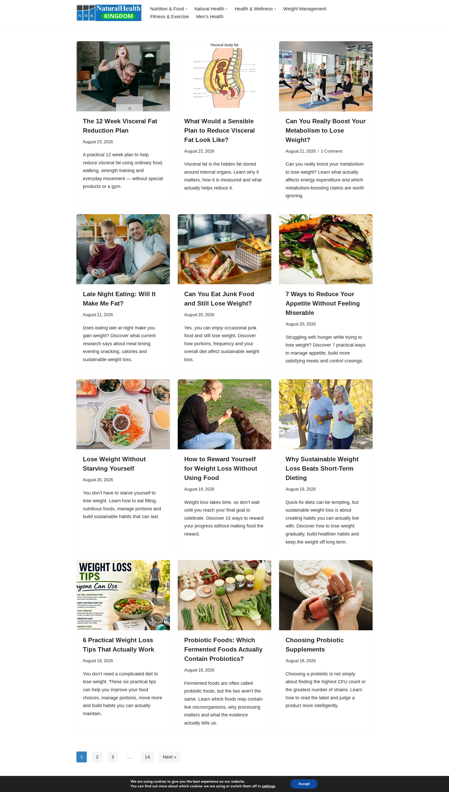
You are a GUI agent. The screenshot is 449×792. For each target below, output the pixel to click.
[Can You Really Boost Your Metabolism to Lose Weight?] (326, 76)
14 (147, 757)
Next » (169, 757)
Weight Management (304, 8)
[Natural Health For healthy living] (108, 13)
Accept (304, 783)
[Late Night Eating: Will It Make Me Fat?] (123, 249)
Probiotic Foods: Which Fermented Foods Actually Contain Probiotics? (223, 649)
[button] (186, 9)
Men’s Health (209, 16)
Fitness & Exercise (169, 16)
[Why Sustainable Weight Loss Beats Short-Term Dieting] (326, 414)
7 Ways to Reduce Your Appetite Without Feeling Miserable (323, 303)
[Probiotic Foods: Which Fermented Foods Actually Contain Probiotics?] (224, 595)
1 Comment (331, 151)
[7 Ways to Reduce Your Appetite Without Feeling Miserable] (326, 249)
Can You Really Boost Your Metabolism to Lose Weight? (326, 130)
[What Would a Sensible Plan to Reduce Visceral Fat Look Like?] (224, 76)
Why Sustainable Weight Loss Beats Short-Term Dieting (322, 468)
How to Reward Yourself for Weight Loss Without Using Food (220, 468)
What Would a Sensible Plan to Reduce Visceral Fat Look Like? (219, 130)
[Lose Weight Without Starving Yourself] (123, 414)
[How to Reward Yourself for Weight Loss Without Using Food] (224, 414)
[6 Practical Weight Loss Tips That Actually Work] (123, 595)
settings (268, 786)
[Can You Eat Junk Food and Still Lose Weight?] (224, 249)
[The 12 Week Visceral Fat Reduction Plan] (123, 76)
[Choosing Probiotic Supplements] (326, 595)
